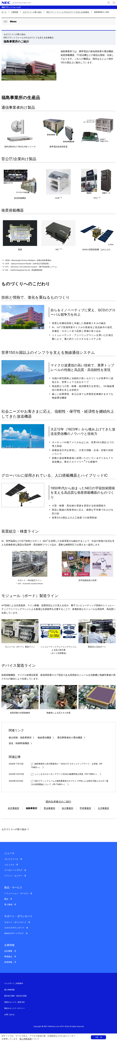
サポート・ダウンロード (15, 922)
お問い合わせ (9, 1014)
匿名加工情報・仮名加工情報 (15, 996)
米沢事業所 (13, 808)
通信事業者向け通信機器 (69, 737)
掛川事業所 (67, 808)
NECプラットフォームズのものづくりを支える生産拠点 (67, 12)
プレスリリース (11, 859)
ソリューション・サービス (16, 893)
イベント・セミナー (13, 875)
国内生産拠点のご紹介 (58, 801)
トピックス (9, 864)
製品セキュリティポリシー (14, 1008)
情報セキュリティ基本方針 (14, 1002)
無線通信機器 (44, 737)
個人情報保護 (25, 1039)
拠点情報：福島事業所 (20, 737)
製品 (6, 899)
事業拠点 (8, 956)
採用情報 (8, 962)
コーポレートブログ (13, 870)
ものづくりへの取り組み (32, 12)
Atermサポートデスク (14, 933)
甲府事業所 (85, 808)
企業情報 (14, 12)
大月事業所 (103, 808)
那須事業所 (49, 808)
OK (96, 1037)
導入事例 (8, 904)
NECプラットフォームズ (11, 7)
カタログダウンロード (14, 927)
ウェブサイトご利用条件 (13, 983)
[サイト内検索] (108, 2)
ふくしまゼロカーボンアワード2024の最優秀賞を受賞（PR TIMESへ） (66, 774)
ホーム (4, 12)
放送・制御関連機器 (19, 743)
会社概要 (8, 951)
